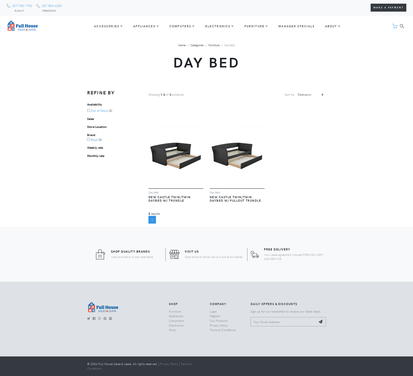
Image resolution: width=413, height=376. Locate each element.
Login (213, 311)
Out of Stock (99, 110)
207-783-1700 (22, 5)
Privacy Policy (219, 325)
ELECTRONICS (218, 26)
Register (215, 316)
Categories (197, 45)
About (331, 26)
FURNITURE (254, 26)
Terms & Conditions (223, 330)
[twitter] (88, 318)
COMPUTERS (180, 26)
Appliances (176, 316)
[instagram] (99, 318)
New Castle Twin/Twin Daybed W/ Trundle (169, 199)
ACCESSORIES (106, 26)
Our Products (219, 320)
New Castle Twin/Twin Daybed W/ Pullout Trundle (235, 199)
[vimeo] (110, 318)
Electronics (176, 325)
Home (182, 45)
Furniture (214, 45)
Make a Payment (388, 7)
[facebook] (94, 318)
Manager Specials (296, 26)
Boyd (94, 139)
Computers (176, 320)
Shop (172, 330)
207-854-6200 (52, 5)
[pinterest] (104, 318)
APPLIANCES (144, 26)
